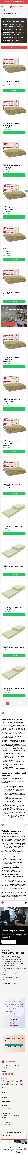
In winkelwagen (14, 90)
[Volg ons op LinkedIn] (9, 1074)
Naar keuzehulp (9, 324)
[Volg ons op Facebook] (2, 1074)
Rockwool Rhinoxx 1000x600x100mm (13, 648)
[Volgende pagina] (20, 703)
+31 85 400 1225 (10, 1111)
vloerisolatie (21, 888)
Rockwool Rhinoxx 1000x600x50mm (13, 526)
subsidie (3, 854)
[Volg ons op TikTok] (12, 1074)
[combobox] (14, 13)
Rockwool (14, 722)
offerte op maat (13, 40)
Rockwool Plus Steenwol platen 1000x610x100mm (12, 208)
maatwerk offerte (8, 892)
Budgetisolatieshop (12, 1065)
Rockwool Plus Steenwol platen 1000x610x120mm (12, 251)
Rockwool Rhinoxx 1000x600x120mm (13, 688)
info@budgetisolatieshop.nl (7, 1113)
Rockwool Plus (8, 750)
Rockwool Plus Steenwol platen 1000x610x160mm (12, 400)
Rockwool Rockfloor (9, 761)
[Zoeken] (25, 13)
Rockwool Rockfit (8, 759)
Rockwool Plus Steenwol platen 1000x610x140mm (12, 293)
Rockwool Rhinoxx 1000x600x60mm (13, 567)
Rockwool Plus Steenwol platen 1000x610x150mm (12, 358)
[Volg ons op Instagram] (6, 1074)
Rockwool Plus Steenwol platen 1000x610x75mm (12, 124)
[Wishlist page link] (4, 10)
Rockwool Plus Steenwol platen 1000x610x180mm (12, 442)
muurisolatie (12, 889)
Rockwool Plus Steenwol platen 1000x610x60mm (12, 82)
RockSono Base (8, 764)
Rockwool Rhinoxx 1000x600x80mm (13, 607)
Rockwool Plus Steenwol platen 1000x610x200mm (12, 485)
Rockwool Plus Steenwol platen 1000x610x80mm (12, 166)
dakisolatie (4, 889)
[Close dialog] (26, 1140)
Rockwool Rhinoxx (9, 756)
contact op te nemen (13, 896)
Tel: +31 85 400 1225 (5, 1108)
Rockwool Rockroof (9, 768)
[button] (2, 6)
